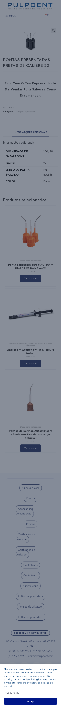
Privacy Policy (11, 692)
